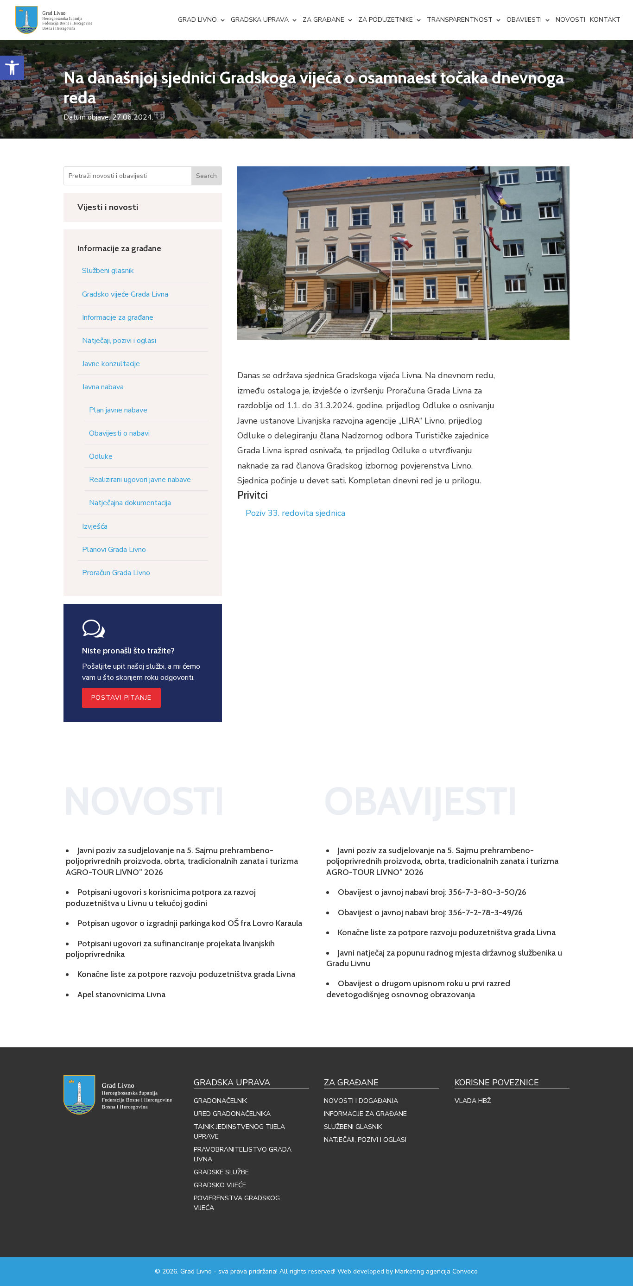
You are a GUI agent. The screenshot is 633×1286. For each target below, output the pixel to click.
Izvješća (95, 526)
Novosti (570, 19)
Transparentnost (460, 19)
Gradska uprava (260, 19)
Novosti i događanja (361, 1100)
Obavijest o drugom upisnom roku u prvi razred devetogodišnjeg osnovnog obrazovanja (418, 988)
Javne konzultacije (111, 364)
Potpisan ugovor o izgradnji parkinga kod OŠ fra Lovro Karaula (189, 923)
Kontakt (605, 19)
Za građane (323, 19)
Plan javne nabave (118, 410)
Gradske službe (221, 1172)
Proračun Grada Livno (116, 573)
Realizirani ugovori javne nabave (140, 480)
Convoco (465, 1271)
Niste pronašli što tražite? (128, 651)
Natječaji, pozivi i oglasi (119, 341)
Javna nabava (103, 387)
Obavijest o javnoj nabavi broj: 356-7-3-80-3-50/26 (432, 892)
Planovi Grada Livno (114, 550)
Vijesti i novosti (107, 207)
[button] (12, 68)
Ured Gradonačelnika (232, 1113)
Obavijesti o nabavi (119, 433)
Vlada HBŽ (473, 1100)
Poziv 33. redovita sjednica (295, 513)
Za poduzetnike (385, 19)
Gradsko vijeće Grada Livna (125, 294)
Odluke (101, 456)
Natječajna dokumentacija (130, 503)
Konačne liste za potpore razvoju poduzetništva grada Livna (186, 974)
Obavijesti (524, 19)
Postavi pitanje (121, 697)
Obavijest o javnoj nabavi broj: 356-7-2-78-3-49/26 (430, 912)
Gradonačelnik (220, 1100)
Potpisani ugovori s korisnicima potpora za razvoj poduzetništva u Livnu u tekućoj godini (161, 897)
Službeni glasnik (108, 271)
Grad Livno (197, 19)
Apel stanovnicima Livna (121, 994)
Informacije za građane (117, 317)
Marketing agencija (422, 1271)
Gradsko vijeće (220, 1185)
